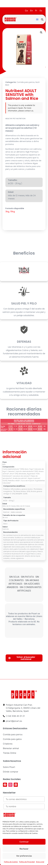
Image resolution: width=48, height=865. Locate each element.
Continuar (24, 842)
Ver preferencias (24, 856)
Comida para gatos (12, 739)
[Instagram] (10, 785)
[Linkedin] (16, 785)
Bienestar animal (11, 748)
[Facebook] (5, 785)
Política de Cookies (11, 862)
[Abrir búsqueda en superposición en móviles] (42, 19)
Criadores (7, 743)
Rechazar (24, 849)
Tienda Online (9, 753)
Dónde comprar (10, 771)
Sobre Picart (9, 767)
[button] (37, 19)
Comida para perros (26, 82)
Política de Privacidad (27, 862)
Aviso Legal (40, 862)
